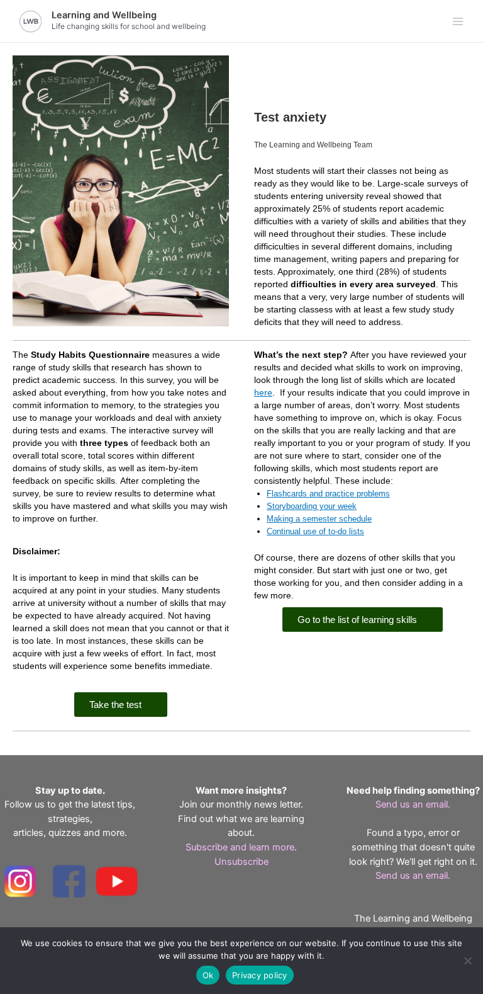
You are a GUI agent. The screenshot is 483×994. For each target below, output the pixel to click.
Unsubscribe (241, 861)
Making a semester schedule (319, 518)
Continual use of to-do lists (315, 531)
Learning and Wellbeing (104, 15)
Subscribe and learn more (240, 847)
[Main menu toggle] (458, 21)
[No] (467, 960)
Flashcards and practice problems (328, 493)
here (263, 392)
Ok (208, 975)
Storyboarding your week (312, 506)
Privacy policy (259, 975)
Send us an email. (412, 804)
